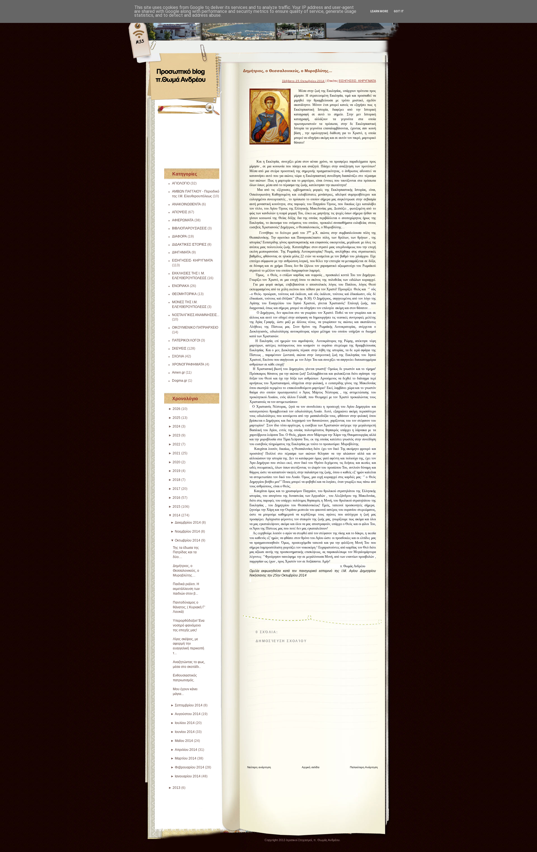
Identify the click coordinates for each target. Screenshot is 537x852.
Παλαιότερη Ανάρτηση (364, 767)
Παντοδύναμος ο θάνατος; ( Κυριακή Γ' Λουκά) (189, 607)
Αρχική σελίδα (310, 767)
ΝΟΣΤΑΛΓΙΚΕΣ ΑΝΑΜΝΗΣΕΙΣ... (195, 315)
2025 (176, 418)
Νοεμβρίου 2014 (187, 531)
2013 (176, 788)
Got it (399, 11)
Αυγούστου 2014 (188, 714)
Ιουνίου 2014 (185, 732)
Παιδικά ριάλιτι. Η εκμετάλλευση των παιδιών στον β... (186, 588)
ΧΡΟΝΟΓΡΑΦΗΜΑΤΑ (188, 364)
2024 (176, 426)
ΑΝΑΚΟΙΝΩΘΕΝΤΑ (186, 204)
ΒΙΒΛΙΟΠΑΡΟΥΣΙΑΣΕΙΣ (189, 228)
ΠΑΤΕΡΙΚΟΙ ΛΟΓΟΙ (186, 340)
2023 (176, 435)
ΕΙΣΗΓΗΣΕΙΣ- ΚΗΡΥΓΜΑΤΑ (192, 260)
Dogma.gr (179, 381)
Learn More (379, 11)
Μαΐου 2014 (184, 741)
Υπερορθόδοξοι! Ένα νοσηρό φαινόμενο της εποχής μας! (188, 625)
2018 (176, 480)
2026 (176, 409)
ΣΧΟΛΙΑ (178, 356)
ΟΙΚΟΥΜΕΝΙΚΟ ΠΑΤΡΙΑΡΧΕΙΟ (195, 327)
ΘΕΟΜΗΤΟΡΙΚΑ (184, 294)
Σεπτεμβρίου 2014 (188, 705)
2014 (176, 515)
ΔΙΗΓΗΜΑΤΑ (181, 252)
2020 (176, 462)
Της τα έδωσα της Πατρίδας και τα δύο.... (186, 552)
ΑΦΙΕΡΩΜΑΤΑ (183, 220)
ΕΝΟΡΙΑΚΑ (180, 286)
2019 (176, 471)
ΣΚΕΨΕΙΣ (179, 348)
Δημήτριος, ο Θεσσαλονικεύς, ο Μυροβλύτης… (186, 570)
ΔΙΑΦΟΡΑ (179, 236)
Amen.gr (178, 372)
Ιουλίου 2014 (185, 723)
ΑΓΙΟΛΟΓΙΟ (181, 183)
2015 (176, 507)
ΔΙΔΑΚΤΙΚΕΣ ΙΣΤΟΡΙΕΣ (189, 244)
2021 (176, 453)
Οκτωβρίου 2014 (187, 540)
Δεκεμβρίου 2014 (188, 523)
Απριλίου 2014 (186, 750)
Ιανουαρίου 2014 (188, 776)
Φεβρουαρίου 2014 (189, 767)
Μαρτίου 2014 (185, 758)
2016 (176, 498)
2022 (176, 444)
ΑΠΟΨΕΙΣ (179, 212)
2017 (176, 489)
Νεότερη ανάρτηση (259, 767)
